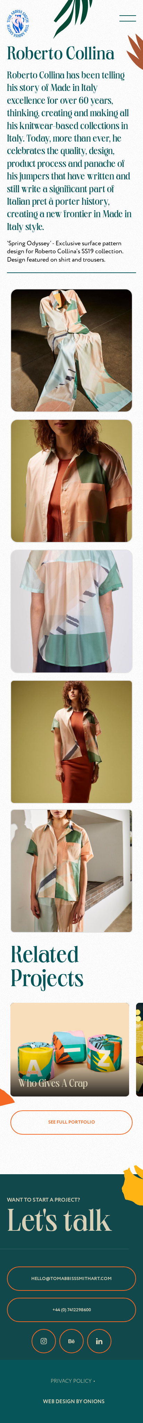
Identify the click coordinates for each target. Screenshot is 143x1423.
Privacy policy (71, 1381)
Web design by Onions (73, 1401)
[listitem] (69, 1049)
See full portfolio (71, 1122)
